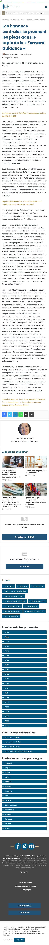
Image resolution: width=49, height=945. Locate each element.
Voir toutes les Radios (13, 742)
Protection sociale (13, 606)
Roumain (8, 824)
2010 (7, 697)
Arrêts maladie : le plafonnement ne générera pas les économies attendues (11, 473)
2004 (7, 725)
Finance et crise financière (15, 591)
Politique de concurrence (15, 601)
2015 (7, 674)
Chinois (7, 772)
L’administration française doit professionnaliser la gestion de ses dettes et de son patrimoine (12, 502)
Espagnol (8, 782)
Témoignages (26, 890)
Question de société (13, 611)
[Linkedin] (24, 872)
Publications (15, 20)
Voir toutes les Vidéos (13, 737)
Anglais (7, 768)
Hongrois (8, 791)
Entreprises (38, 586)
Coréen (7, 777)
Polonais (8, 814)
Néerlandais (9, 810)
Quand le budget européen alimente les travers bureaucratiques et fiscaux (35, 501)
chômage (9, 586)
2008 (7, 707)
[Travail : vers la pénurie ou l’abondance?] (36, 462)
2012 (7, 688)
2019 (7, 655)
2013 (7, 683)
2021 (7, 646)
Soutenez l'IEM (24, 905)
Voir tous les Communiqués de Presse (18, 751)
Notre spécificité (25, 883)
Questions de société (35, 611)
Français (8, 786)
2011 (6, 693)
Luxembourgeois (11, 805)
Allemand (8, 763)
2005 (7, 721)
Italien (7, 796)
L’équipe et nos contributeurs (25, 886)
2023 (7, 637)
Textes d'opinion (26, 20)
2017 (7, 665)
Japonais (8, 800)
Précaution (32, 606)
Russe (7, 828)
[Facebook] (21, 872)
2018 (7, 660)
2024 (7, 632)
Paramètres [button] (7, 940)
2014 (7, 679)
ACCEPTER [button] (19, 940)
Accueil (6, 20)
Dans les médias (39, 20)
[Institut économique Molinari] (11, 6)
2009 (7, 702)
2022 (7, 641)
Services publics (12, 616)
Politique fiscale (38, 601)
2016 (7, 669)
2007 (7, 711)
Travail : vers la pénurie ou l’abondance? (36, 471)
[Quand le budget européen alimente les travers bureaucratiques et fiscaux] (36, 489)
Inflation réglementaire (14, 596)
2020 (7, 651)
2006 (7, 716)
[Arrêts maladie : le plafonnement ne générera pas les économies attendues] (13, 462)
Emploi (23, 586)
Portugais (8, 819)
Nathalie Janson (10, 54)
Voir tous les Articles (12, 746)
